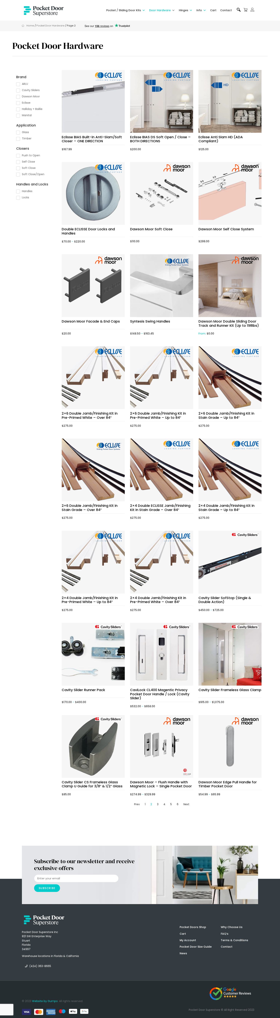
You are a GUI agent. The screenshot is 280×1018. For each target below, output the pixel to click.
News (183, 953)
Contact (226, 947)
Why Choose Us (231, 927)
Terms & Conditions (234, 940)
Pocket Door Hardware (50, 25)
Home (30, 25)
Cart (183, 934)
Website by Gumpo (45, 1001)
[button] (125, 10)
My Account (188, 940)
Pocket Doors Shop (193, 927)
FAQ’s (224, 934)
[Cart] (245, 10)
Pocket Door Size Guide (196, 947)
